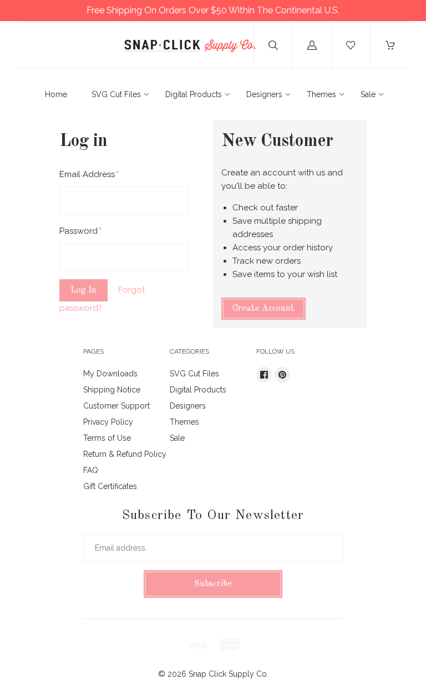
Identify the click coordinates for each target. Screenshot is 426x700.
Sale (368, 94)
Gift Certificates (110, 486)
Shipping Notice (111, 389)
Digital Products (193, 94)
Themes (321, 94)
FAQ (90, 470)
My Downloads (110, 373)
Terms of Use (107, 438)
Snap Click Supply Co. (228, 673)
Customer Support (116, 405)
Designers (264, 94)
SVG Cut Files (116, 94)
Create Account (263, 308)
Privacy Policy (108, 421)
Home (56, 94)
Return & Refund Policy (124, 454)
